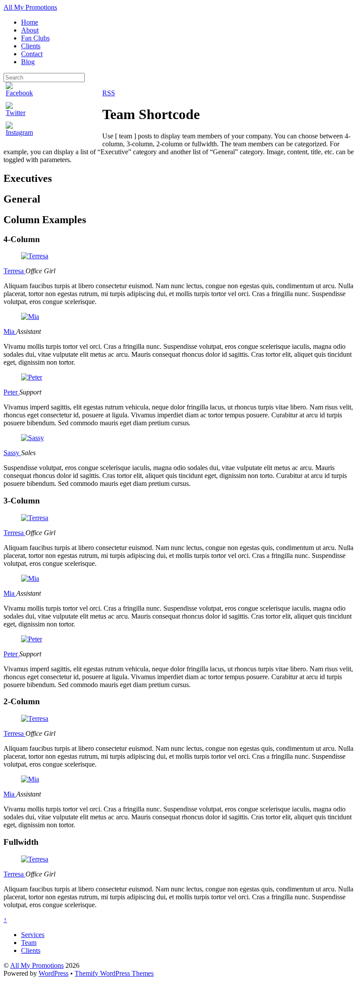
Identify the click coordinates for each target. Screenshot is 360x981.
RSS (108, 93)
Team (28, 942)
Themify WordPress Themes (114, 973)
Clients (30, 46)
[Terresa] (34, 256)
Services (32, 934)
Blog (28, 61)
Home (29, 22)
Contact (32, 54)
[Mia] (30, 316)
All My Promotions (37, 965)
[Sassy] (32, 438)
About (30, 30)
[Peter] (31, 377)
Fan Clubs (35, 38)
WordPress (53, 973)
